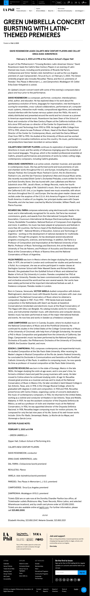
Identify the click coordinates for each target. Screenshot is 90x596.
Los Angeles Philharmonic (42, 2)
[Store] (72, 3)
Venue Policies (8, 566)
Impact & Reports (45, 590)
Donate (59, 2)
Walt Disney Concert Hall (15, 2)
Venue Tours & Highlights (23, 570)
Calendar (6, 563)
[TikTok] (67, 579)
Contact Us (38, 590)
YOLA (53, 1)
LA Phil (6, 2)
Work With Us (23, 576)
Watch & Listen (23, 563)
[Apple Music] (78, 579)
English (76, 589)
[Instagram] (64, 579)
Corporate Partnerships (39, 577)
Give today (53, 546)
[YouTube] (71, 579)
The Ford (34, 2)
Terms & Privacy (64, 590)
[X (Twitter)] (60, 579)
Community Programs (41, 574)
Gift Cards (7, 576)
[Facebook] (56, 579)
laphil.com (44, 507)
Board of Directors (55, 590)
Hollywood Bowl (25, 2)
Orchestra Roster (24, 566)
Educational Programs (41, 571)
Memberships (39, 566)
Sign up (82, 572)
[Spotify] (75, 579)
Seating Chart (8, 571)
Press (20, 573)
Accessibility (7, 579)
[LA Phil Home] (9, 9)
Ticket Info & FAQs (9, 569)
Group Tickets (8, 574)
